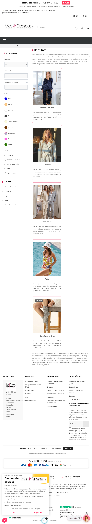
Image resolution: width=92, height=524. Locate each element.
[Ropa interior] (47, 202)
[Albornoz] (47, 145)
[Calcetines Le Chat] (47, 316)
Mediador (50, 397)
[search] (74, 27)
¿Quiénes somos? (31, 381)
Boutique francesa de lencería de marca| (18, 10)
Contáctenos (24, 12)
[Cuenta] (82, 27)
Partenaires (29, 390)
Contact (28, 394)
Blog (26, 397)
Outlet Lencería (74, 399)
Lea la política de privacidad (12, 505)
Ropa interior (9, 196)
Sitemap (72, 396)
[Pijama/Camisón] (47, 88)
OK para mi (38, 513)
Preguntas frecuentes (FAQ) (33, 386)
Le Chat (7, 182)
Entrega (50, 387)
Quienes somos (30, 400)
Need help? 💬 (74, 518)
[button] (4, 520)
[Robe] (47, 259)
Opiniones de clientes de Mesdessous (56, 402)
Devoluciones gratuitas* (55, 390)
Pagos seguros (52, 406)
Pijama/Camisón (10, 187)
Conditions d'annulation (55, 394)
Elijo (13, 513)
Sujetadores (73, 387)
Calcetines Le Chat (11, 205)
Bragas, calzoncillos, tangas (76, 392)
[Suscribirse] (86, 424)
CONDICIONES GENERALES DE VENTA (56, 383)
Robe (6, 200)
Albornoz (7, 191)
